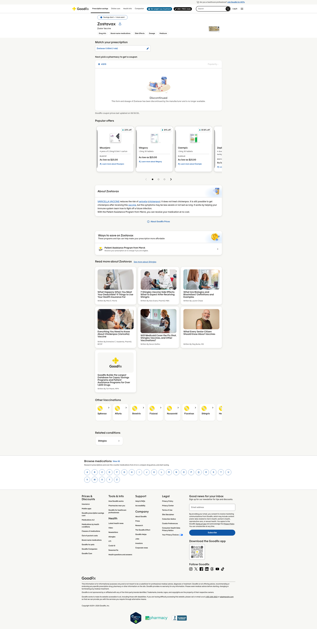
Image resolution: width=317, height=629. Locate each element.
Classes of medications (91, 531)
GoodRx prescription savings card (93, 514)
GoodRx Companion (89, 549)
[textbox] (212, 507)
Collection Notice (169, 519)
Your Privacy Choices (170, 535)
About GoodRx (141, 516)
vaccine (132, 205)
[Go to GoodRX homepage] (80, 9)
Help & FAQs (140, 501)
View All (116, 461)
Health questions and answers (120, 554)
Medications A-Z (88, 520)
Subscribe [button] (221, 533)
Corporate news (141, 548)
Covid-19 (111, 546)
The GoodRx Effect (142, 530)
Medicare (163, 33)
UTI (109, 541)
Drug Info (102, 33)
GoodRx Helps (140, 534)
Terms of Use (167, 510)
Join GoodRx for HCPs (236, 2)
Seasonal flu (113, 550)
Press (137, 521)
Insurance (86, 504)
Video (110, 528)
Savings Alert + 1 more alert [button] (114, 17)
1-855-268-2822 (211, 597)
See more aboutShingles (145, 262)
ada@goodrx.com (227, 597)
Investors (139, 543)
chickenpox (154, 201)
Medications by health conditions (90, 525)
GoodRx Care (87, 553)
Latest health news (115, 523)
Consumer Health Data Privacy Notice (171, 529)
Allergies (111, 537)
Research (139, 525)
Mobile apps (86, 508)
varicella (143, 201)
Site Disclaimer (168, 514)
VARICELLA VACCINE (108, 201)
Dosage (152, 33)
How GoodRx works (116, 501)
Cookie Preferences (170, 523)
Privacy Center (168, 505)
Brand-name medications (120, 33)
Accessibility (140, 505)
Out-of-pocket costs (90, 536)
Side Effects (140, 33)
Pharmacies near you (116, 505)
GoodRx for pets (88, 544)
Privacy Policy (167, 501)
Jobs (137, 539)
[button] (158, 9)
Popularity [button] (212, 64)
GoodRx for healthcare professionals (117, 511)
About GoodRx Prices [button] (160, 221)
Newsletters (113, 532)
